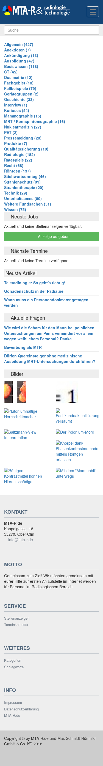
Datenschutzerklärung (21, 709)
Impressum (13, 702)
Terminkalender (16, 624)
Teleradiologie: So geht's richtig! (34, 282)
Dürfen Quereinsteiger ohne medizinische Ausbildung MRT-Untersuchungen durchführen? (49, 358)
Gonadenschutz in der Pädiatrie (33, 291)
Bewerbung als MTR (23, 347)
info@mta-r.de (20, 539)
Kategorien (12, 660)
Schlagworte (14, 666)
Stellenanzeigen (16, 618)
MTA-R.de (12, 715)
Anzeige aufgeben (53, 236)
